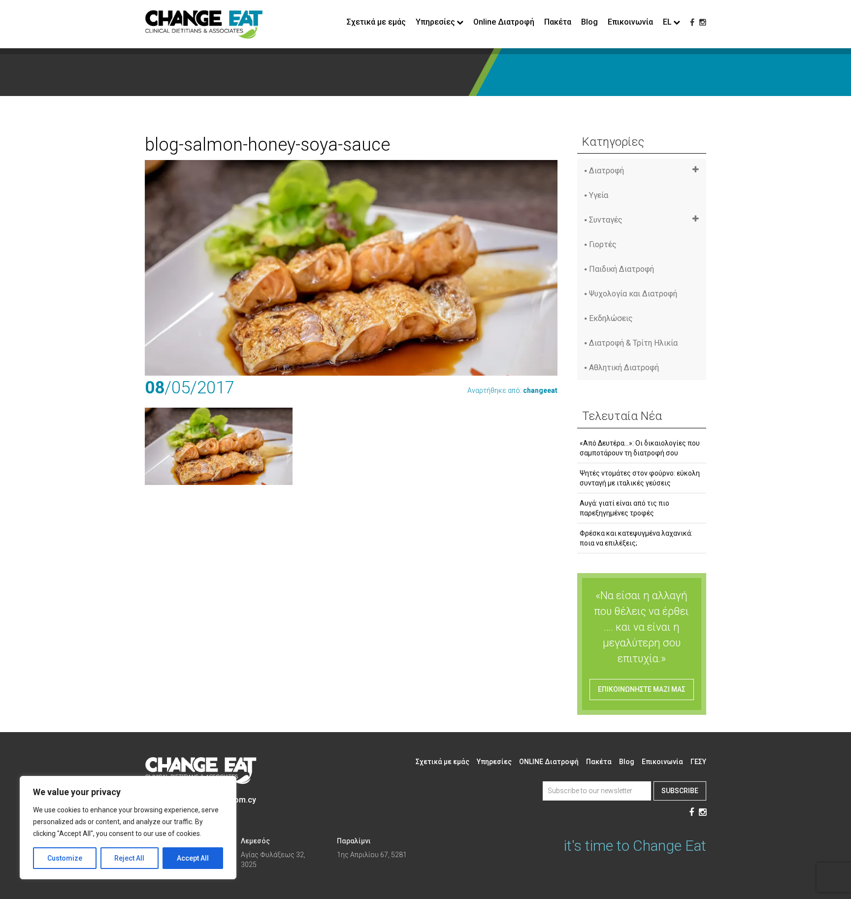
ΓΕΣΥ (698, 762)
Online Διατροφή (503, 22)
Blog (589, 22)
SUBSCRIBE (679, 791)
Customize (64, 858)
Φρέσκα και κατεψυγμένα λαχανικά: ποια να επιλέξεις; (636, 538)
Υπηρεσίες (494, 762)
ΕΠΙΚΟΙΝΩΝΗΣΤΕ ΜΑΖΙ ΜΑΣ (642, 689)
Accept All (193, 858)
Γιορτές (603, 244)
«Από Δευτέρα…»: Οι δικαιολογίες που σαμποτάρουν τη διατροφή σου (640, 448)
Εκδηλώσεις (611, 318)
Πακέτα (557, 22)
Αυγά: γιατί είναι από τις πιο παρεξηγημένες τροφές (624, 508)
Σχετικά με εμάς (376, 22)
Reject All (129, 858)
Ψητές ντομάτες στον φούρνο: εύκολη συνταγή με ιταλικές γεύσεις (640, 478)
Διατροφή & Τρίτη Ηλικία (633, 343)
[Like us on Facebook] (692, 22)
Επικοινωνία (630, 22)
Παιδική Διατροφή (621, 269)
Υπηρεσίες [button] (435, 22)
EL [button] (667, 22)
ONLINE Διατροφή (549, 762)
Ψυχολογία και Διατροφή (633, 293)
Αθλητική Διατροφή (624, 367)
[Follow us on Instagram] (702, 22)
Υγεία (598, 195)
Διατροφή (606, 170)
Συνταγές (605, 220)
